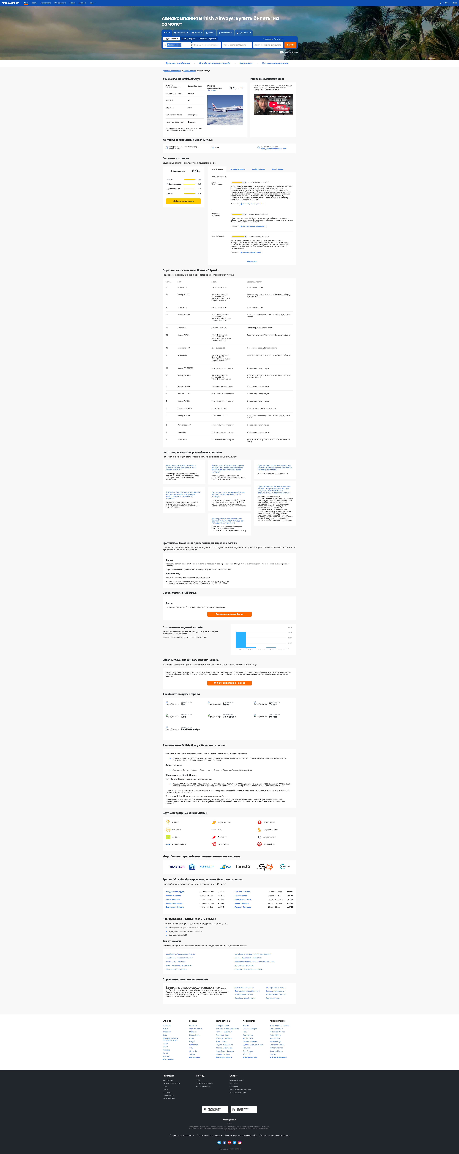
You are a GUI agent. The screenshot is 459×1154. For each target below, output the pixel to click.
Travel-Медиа (168, 1095)
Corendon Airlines (277, 1045)
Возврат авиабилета (275, 991)
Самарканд (248, 1035)
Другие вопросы (273, 998)
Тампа (192, 1054)
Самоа (165, 1043)
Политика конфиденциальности (209, 1135)
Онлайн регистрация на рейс (214, 63)
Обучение (234, 1086)
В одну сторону (188, 39)
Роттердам (194, 1045)
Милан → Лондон (242, 903)
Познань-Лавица (250, 1041)
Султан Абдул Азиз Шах (253, 1045)
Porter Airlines (275, 1035)
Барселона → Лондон (175, 907)
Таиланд (166, 1050)
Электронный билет (243, 994)
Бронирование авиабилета (246, 991)
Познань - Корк (222, 1035)
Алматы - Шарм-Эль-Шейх (227, 1029)
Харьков (246, 1048)
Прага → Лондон (173, 899)
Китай (165, 1053)
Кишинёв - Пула (223, 1054)
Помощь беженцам (238, 1092)
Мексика (166, 1056)
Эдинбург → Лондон (243, 899)
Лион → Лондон (241, 895)
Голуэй (192, 1041)
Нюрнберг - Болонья (225, 1051)
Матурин (193, 1032)
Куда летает (246, 63)
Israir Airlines (275, 1038)
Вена (191, 1038)
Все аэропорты (249, 1057)
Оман (165, 1035)
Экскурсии (167, 1092)
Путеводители (169, 1098)
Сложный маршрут (207, 39)
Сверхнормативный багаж (230, 614)
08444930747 (174, 148)
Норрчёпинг (194, 1035)
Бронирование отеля (275, 994)
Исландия (167, 1025)
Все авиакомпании (277, 1057)
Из (165, 45)
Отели (165, 1089)
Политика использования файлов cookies (241, 1135)
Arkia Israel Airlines (277, 1032)
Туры (165, 1086)
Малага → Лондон (173, 895)
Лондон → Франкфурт (175, 892)
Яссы (245, 1032)
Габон (165, 1047)
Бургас (246, 1025)
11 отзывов (211, 90)
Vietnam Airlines (276, 1048)
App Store (234, 1083)
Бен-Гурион (248, 1051)
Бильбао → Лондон (242, 892)
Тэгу (191, 1048)
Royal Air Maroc (276, 1051)
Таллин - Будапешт (224, 1032)
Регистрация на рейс (275, 987)
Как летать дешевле (243, 987)
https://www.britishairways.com (273, 148)
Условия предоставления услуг (182, 1135)
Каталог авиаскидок (171, 1083)
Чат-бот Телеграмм (204, 1083)
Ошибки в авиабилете (244, 998)
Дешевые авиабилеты (178, 63)
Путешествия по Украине (240, 1089)
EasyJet (273, 1054)
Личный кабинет (237, 1080)
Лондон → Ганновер (243, 907)
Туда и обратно (171, 39)
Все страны (167, 1059)
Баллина (193, 1025)
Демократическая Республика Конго (170, 1039)
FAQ (198, 1080)
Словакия (167, 1032)
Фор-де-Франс (195, 1029)
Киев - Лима (221, 1041)
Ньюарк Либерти (250, 1029)
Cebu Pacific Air (276, 1029)
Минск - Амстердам (224, 1048)
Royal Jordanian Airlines (279, 1025)
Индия (165, 1029)
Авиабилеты (168, 1080)
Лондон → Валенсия (174, 903)
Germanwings (275, 1041)
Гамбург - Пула (222, 1025)
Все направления (223, 1057)
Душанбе (193, 1051)
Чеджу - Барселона (224, 1045)
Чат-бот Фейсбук (203, 1086)
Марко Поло (248, 1038)
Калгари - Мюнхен (224, 1038)
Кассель (246, 1054)
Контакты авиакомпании (275, 63)
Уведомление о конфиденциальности (275, 1135)
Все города (194, 1057)
